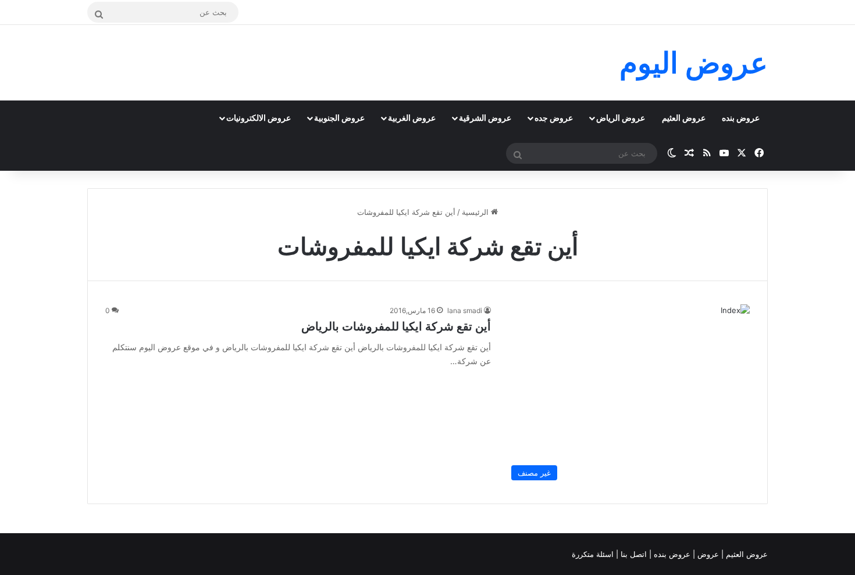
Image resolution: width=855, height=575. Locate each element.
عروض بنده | (671, 554)
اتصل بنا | (632, 554)
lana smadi (464, 310)
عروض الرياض (620, 118)
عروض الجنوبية (339, 118)
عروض (708, 554)
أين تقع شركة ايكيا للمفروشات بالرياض (396, 326)
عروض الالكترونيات (258, 118)
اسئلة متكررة (594, 554)
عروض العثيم (684, 118)
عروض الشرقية (485, 118)
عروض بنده (741, 118)
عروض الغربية (412, 118)
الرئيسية (476, 212)
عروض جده (554, 118)
